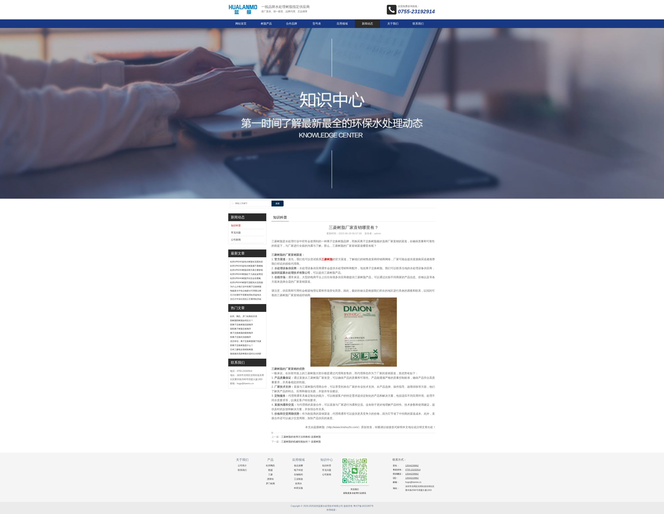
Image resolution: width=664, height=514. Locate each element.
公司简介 (242, 465)
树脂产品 (266, 23)
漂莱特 (270, 479)
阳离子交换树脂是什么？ (241, 345)
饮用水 (298, 483)
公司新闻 (236, 239)
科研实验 (298, 488)
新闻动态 (367, 23)
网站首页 (240, 23)
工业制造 (298, 479)
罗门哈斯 (270, 483)
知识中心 (326, 459)
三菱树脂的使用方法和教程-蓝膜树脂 (301, 436)
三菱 (270, 474)
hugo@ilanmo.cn (413, 482)
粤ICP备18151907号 (363, 506)
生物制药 (298, 474)
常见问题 (236, 232)
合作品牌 (291, 23)
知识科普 (236, 225)
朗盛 (270, 470)
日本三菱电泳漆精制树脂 (241, 349)
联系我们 (418, 23)
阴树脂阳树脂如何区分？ (241, 320)
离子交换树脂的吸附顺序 (241, 333)
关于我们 (392, 23)
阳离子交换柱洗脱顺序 (240, 337)
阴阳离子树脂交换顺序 (240, 329)
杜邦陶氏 (270, 465)
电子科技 (298, 470)
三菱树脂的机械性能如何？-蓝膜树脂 (301, 441)
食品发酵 (298, 465)
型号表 (317, 23)
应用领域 (342, 23)
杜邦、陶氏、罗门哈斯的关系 (243, 316)
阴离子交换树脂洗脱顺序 (241, 324)
